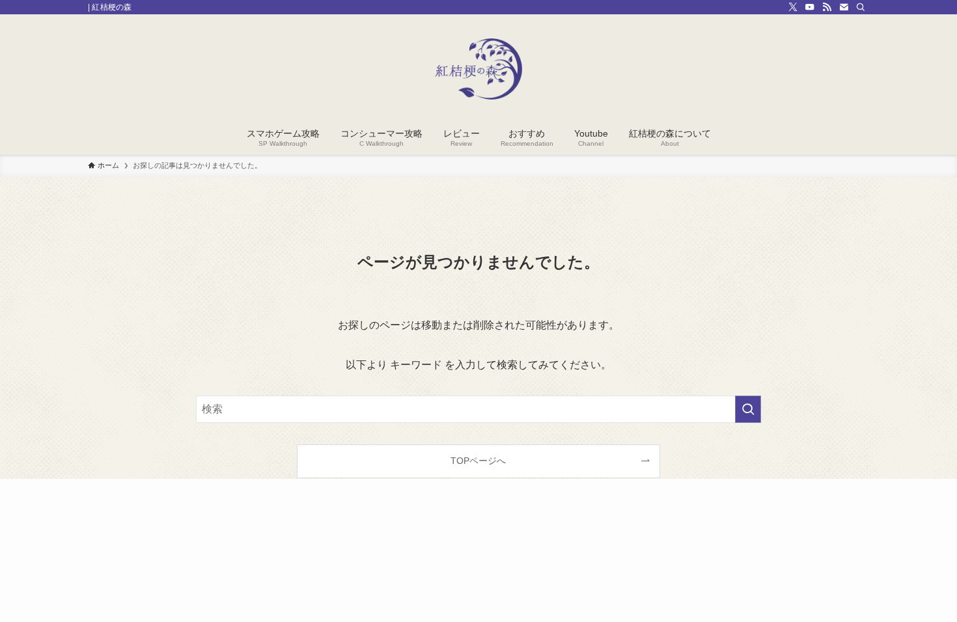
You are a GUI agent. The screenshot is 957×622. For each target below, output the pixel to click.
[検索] (860, 7)
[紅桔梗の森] (478, 69)
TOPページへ (478, 460)
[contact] (843, 7)
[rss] (826, 7)
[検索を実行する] (748, 409)
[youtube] (809, 7)
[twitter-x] (792, 7)
